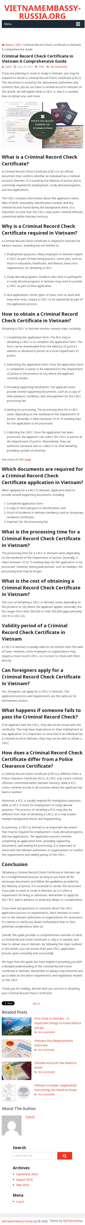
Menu (7, 24)
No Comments (59, 66)
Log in (20, 1201)
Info (18, 45)
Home (8, 45)
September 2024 (27, 1174)
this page (25, 459)
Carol (8, 66)
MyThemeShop (73, 1221)
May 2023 (22, 1185)
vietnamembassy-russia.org (42, 11)
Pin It (36, 1003)
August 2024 (24, 1179)
